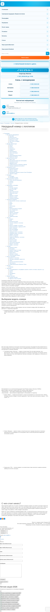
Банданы (11, 219)
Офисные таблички (13, 169)
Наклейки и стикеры (13, 254)
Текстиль (9, 217)
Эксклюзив (9, 268)
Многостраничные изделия (12, 178)
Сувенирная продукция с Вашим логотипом (13, 14)
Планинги (11, 154)
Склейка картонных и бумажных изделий (18, 164)
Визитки (11, 145)
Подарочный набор (13, 216)
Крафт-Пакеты (12, 252)
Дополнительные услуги (12, 158)
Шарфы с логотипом (13, 244)
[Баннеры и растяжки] (10, 606)
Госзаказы (4, 31)
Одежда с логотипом (13, 234)
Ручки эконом (12, 206)
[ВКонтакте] (1, 519)
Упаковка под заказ (13, 277)
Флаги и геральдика (11, 256)
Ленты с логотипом (13, 230)
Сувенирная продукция (12, 199)
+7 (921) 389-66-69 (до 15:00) (25, 76)
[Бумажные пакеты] (9, 598)
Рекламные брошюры (14, 198)
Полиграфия (5, 18)
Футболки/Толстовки (13, 221)
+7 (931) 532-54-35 (34, 84)
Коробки (11, 270)
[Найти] (47, 53)
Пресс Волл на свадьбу (14, 141)
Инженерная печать (13, 162)
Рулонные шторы (13, 239)
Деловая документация (12, 143)
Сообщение (2, 563)
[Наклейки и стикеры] (7, 609)
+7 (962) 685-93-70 (34, 95)
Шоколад (11, 215)
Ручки (10, 204)
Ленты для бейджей (13, 229)
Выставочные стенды (13, 138)
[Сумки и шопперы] (9, 607)
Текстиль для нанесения (14, 242)
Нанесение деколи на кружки (15, 208)
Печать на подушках (13, 235)
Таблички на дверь (13, 173)
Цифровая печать (13, 163)
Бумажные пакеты (13, 247)
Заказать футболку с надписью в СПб (17, 226)
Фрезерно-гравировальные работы (16, 165)
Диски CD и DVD (12, 189)
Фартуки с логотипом (13, 243)
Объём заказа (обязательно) (6, 559)
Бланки (10, 146)
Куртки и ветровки (13, 228)
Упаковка (9, 246)
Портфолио (5, 22)
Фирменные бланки (13, 156)
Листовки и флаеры (13, 187)
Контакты (4, 36)
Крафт (10, 194)
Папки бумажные (13, 151)
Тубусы (10, 274)
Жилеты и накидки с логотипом (16, 225)
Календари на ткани (13, 177)
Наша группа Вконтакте (8, 44)
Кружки (10, 203)
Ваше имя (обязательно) (5, 543)
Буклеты (11, 186)
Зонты (10, 202)
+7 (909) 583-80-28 (34, 88)
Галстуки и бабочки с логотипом (16, 222)
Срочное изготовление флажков (16, 261)
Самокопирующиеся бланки (15, 155)
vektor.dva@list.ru (10, 113)
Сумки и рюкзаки (13, 241)
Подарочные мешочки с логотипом (16, 237)
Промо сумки (12, 238)
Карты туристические (13, 191)
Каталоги (11, 182)
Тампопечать (12, 211)
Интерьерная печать (11, 167)
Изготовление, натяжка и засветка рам (17, 200)
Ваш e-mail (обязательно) (6, 547)
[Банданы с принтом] (9, 602)
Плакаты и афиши (13, 171)
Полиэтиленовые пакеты (14, 255)
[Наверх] (0, 0)
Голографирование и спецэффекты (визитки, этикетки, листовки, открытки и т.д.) (26, 269)
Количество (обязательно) (6, 555)
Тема (1, 551)
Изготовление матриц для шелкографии (18, 160)
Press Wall (11, 136)
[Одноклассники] (2, 519)
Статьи (4, 40)
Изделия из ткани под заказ (15, 278)
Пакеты (10, 272)
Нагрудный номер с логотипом (16, 233)
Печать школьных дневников (15, 180)
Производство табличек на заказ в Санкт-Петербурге (20, 172)
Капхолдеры (12, 248)
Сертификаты (12, 273)
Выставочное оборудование (13, 134)
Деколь (10, 207)
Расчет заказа (5, 27)
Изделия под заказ (11, 276)
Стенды (11, 142)
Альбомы (11, 181)
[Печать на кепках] (10, 595)
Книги (10, 184)
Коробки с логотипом (13, 251)
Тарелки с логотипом (13, 212)
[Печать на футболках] (10, 593)
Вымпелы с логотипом (14, 257)
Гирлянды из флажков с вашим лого (17, 259)
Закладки (11, 190)
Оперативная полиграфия (12, 185)
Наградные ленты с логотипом (15, 232)
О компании (5, 9)
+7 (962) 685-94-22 (34, 91)
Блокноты (11, 147)
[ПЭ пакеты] (9, 600)
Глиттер (11, 224)
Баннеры (9, 265)
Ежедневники (12, 149)
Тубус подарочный (13, 213)
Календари (9, 175)
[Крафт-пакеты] (9, 596)
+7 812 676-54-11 (25, 70)
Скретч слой (12, 159)
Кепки (10, 220)
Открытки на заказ (13, 197)
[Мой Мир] (4, 519)
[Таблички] (9, 604)
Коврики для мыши (13, 193)
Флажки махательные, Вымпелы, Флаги (17, 264)
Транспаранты (12, 263)
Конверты (11, 150)
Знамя (10, 260)
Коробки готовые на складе (15, 250)
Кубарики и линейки (13, 195)
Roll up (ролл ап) (13, 137)
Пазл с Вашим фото (13, 210)
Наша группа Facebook (8, 49)
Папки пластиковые (13, 152)
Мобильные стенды (13, 140)
